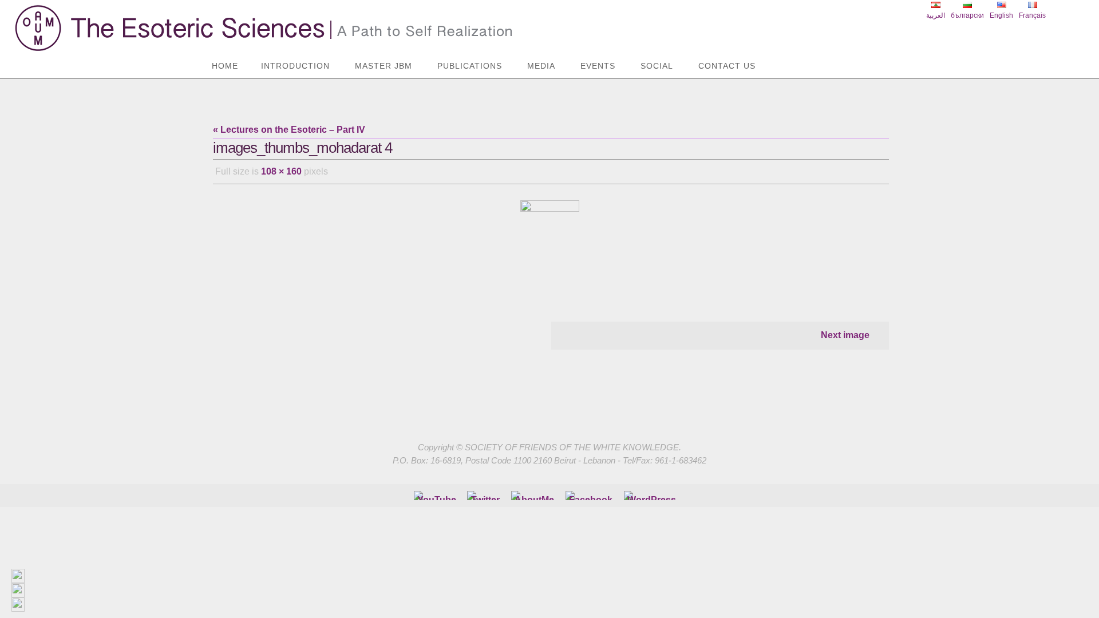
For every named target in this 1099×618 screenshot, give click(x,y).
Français (1032, 15)
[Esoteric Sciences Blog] (652, 495)
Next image (845, 335)
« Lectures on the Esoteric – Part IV (289, 129)
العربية (935, 15)
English (1001, 15)
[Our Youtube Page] (437, 495)
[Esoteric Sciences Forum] (590, 495)
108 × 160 (281, 171)
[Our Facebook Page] (534, 495)
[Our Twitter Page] (485, 495)
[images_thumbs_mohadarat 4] (551, 246)
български (967, 15)
